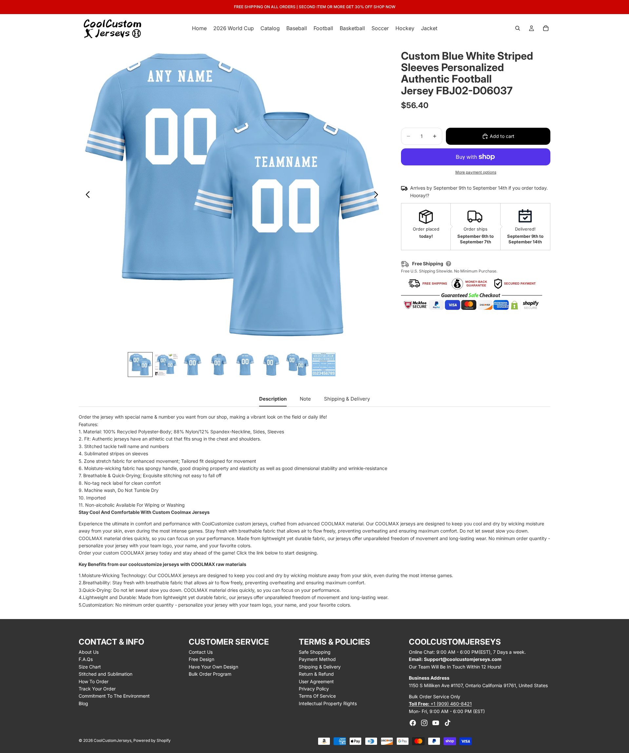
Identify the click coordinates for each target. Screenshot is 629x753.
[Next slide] (378, 195)
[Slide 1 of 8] (140, 364)
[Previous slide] (86, 195)
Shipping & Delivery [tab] (347, 399)
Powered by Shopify (152, 740)
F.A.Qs (86, 659)
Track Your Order (97, 688)
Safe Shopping (315, 652)
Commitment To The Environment (114, 696)
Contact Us (201, 652)
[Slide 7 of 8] (297, 364)
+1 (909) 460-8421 (440, 703)
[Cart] (546, 28)
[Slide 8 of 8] (323, 364)
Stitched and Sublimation (105, 674)
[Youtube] (436, 723)
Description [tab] (273, 399)
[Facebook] (413, 723)
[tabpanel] (314, 511)
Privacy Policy (314, 688)
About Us (89, 652)
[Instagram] (424, 723)
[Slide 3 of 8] (192, 364)
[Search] (517, 28)
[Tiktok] (447, 723)
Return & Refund (316, 674)
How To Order (93, 681)
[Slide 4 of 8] (219, 364)
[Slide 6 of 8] (271, 364)
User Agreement (316, 681)
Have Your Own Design (213, 666)
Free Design (201, 659)
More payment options (475, 172)
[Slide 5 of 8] (245, 364)
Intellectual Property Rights (328, 703)
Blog (83, 703)
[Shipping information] (448, 263)
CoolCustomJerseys (112, 740)
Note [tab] (305, 399)
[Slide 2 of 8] (166, 364)
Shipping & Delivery (320, 666)
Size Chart (90, 666)
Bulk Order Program (210, 674)
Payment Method (317, 659)
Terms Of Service (317, 696)
